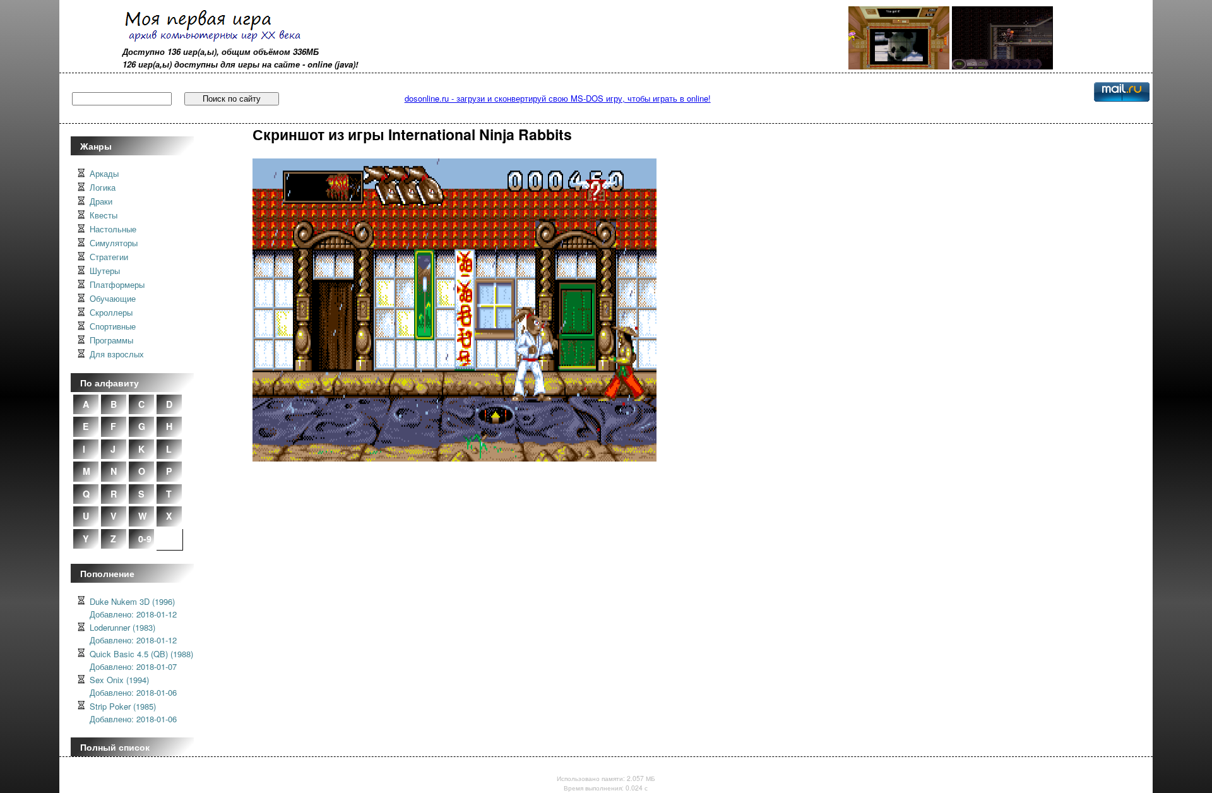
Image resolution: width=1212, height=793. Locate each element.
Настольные (113, 229)
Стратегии (109, 257)
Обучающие (113, 298)
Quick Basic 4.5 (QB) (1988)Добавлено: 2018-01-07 (141, 660)
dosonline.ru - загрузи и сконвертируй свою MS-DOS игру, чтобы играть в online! (558, 98)
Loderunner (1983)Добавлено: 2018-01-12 (133, 633)
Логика (103, 187)
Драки (101, 201)
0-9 (145, 538)
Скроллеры (111, 312)
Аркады (104, 173)
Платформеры (117, 284)
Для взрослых (117, 354)
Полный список (115, 747)
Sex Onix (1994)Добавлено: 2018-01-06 (133, 686)
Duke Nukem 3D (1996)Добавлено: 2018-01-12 (133, 607)
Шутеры (105, 271)
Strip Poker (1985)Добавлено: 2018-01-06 (133, 712)
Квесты (103, 215)
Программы (111, 340)
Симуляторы (114, 243)
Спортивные (113, 326)
